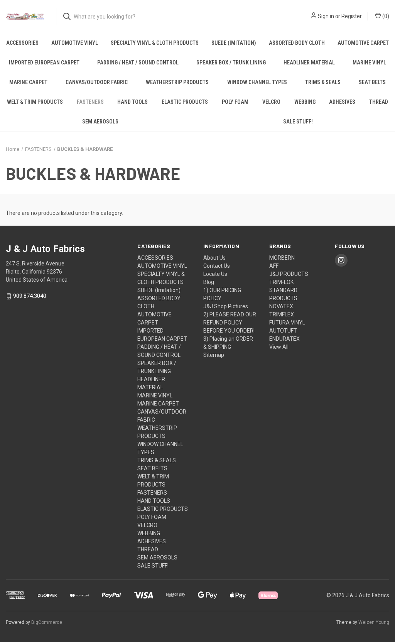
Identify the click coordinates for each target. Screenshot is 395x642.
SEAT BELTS (372, 82)
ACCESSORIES (22, 43)
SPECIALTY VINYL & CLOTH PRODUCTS (155, 43)
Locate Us (215, 274)
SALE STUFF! (153, 566)
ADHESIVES (342, 102)
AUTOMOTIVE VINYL (74, 43)
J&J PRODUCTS (288, 274)
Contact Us (216, 266)
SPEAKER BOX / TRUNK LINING (231, 62)
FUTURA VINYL (287, 322)
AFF (274, 266)
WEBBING (305, 102)
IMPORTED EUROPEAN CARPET (44, 62)
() (385, 16)
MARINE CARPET (28, 82)
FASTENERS (90, 102)
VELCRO (271, 102)
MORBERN (282, 258)
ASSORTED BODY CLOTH (297, 43)
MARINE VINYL (369, 62)
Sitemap (213, 355)
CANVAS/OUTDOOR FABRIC (97, 82)
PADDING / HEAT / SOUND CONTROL (138, 62)
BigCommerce (46, 622)
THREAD (378, 102)
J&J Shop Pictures (225, 306)
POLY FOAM (235, 102)
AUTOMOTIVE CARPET (363, 43)
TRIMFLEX (281, 314)
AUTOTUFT (283, 331)
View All (279, 347)
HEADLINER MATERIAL (309, 62)
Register (351, 16)
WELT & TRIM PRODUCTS (35, 102)
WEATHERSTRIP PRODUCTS (177, 82)
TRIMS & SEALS (323, 82)
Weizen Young (373, 622)
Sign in (326, 16)
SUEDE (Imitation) (233, 43)
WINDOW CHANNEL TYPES (257, 82)
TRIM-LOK (281, 282)
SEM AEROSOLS (100, 121)
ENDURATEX (284, 339)
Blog (208, 282)
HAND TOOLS (132, 102)
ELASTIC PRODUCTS (185, 102)
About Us (214, 258)
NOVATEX (281, 306)
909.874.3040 (29, 296)
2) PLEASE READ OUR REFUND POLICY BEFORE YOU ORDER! (229, 322)
